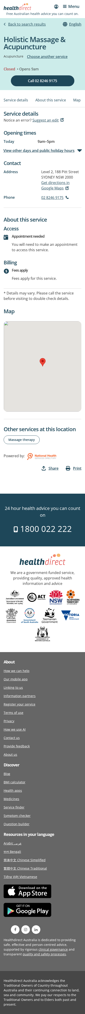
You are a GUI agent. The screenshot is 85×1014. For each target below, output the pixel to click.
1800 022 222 (45, 528)
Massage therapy (21, 440)
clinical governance (53, 949)
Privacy (9, 721)
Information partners (20, 696)
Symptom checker (17, 815)
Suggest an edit (45, 120)
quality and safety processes (44, 954)
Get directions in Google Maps (55, 185)
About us (10, 754)
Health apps (13, 790)
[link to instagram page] (25, 929)
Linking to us (13, 687)
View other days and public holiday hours (39, 150)
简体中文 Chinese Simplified (25, 860)
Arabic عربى (13, 843)
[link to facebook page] (15, 929)
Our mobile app (16, 679)
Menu (73, 6)
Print (77, 468)
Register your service (19, 704)
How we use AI (15, 729)
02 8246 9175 (52, 197)
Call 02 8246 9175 (42, 80)
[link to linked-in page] (36, 929)
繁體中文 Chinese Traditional (25, 868)
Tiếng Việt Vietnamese (20, 877)
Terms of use (13, 712)
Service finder (14, 807)
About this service (50, 100)
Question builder (16, 824)
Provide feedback (17, 746)
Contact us (12, 738)
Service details (16, 100)
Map (77, 100)
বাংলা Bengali (12, 851)
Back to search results (27, 24)
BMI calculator (14, 782)
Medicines (11, 799)
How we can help (16, 671)
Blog (7, 774)
